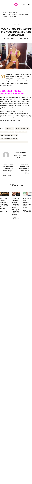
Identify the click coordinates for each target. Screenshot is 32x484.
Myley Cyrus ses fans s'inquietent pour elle (14, 141)
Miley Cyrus (9, 128)
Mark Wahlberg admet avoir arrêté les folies (27, 204)
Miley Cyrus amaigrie (22, 128)
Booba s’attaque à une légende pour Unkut (4, 203)
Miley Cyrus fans (21, 131)
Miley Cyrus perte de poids (9, 135)
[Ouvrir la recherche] (24, 4)
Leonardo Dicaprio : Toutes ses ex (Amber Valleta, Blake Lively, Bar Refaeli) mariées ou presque (16, 207)
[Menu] (28, 4)
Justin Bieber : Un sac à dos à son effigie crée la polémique (8, 170)
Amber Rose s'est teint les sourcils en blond (24, 169)
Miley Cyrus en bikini (7, 131)
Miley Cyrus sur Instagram (9, 138)
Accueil (4, 12)
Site (15, 155)
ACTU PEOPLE (13, 12)
